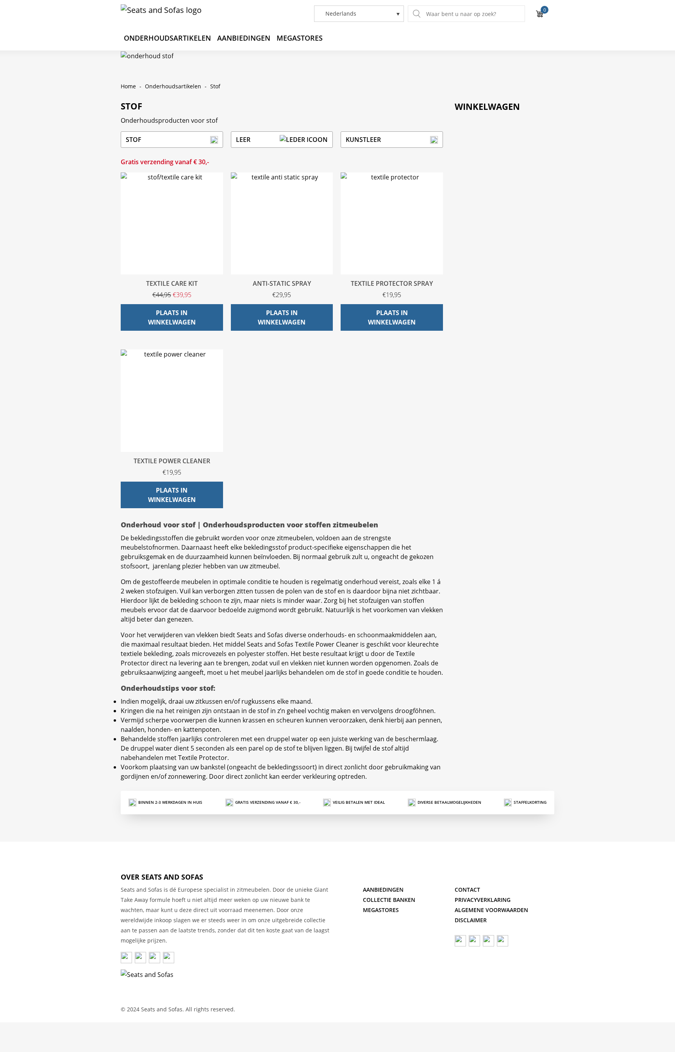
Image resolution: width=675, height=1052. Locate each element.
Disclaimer (471, 920)
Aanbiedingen (243, 38)
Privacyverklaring (483, 899)
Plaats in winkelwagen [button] (172, 317)
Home (128, 86)
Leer (243, 139)
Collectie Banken (389, 899)
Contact (467, 889)
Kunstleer (363, 139)
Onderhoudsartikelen (167, 38)
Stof (133, 139)
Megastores (300, 38)
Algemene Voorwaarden (491, 910)
